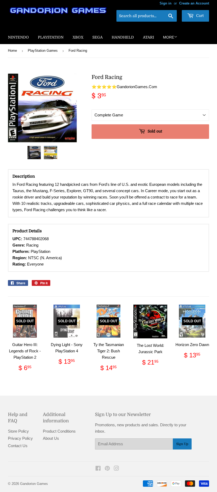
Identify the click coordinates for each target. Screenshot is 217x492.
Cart (199, 15)
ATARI (148, 37)
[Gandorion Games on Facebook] (98, 469)
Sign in (165, 3)
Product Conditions (59, 431)
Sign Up (182, 444)
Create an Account (194, 3)
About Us (51, 438)
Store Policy (18, 431)
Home (12, 51)
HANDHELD (123, 37)
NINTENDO (18, 37)
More (168, 37)
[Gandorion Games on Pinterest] (107, 469)
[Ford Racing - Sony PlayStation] (34, 152)
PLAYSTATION (51, 37)
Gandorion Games (34, 484)
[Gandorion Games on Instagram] (116, 469)
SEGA (97, 37)
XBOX (78, 37)
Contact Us (18, 445)
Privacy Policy (20, 438)
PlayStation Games (43, 51)
